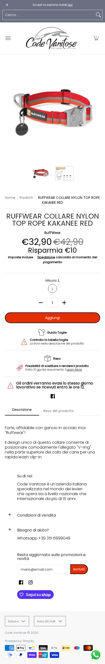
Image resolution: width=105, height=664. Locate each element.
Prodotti (26, 197)
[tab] (22, 411)
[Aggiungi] (64, 303)
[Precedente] (8, 111)
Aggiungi (52, 317)
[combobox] (48, 15)
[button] (96, 38)
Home (10, 197)
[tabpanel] (52, 439)
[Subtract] (41, 303)
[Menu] (8, 38)
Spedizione (46, 257)
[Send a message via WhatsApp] (96, 655)
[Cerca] (98, 15)
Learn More (74, 369)
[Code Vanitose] (51, 38)
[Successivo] (96, 111)
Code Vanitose (15, 633)
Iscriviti (79, 569)
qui (70, 5)
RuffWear (52, 232)
